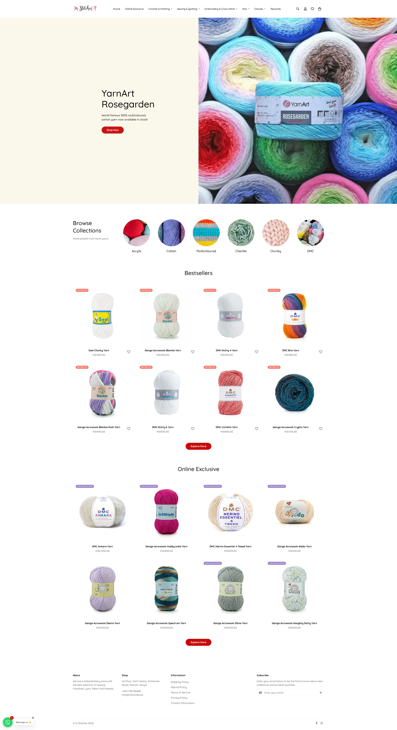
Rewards (276, 8)
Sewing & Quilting (187, 8)
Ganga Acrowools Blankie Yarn (163, 350)
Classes (258, 8)
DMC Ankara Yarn (102, 546)
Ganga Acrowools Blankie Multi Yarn (99, 427)
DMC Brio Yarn (290, 350)
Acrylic (136, 251)
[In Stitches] (85, 9)
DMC (310, 251)
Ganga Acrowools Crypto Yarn (291, 427)
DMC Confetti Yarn (227, 427)
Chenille (241, 251)
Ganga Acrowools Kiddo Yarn (294, 546)
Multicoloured (206, 251)
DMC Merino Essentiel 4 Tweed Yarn (230, 546)
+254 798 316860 (131, 691)
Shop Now (113, 130)
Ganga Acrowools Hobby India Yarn (166, 546)
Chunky (275, 251)
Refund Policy (179, 687)
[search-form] (298, 8)
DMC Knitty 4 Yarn (227, 350)
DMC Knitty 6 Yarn (163, 427)
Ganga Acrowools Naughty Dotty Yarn (294, 623)
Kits (244, 8)
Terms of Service (180, 692)
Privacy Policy (179, 697)
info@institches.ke (132, 694)
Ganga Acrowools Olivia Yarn (230, 623)
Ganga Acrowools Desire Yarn (102, 623)
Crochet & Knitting (159, 8)
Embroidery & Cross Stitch (220, 8)
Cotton (171, 251)
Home (116, 8)
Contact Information (182, 703)
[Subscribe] (320, 692)
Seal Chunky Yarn (99, 350)
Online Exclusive (134, 8)
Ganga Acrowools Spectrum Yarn (166, 623)
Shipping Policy (180, 681)
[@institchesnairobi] (316, 723)
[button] (319, 8)
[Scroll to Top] (391, 713)
